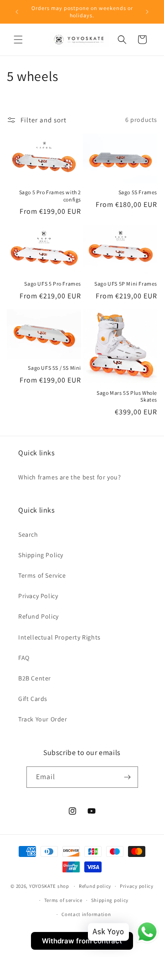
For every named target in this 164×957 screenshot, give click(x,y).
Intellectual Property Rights (59, 637)
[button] (18, 40)
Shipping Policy (40, 555)
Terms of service (63, 900)
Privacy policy (137, 886)
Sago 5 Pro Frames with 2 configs (50, 196)
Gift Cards (32, 699)
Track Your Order (42, 719)
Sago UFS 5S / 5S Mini (54, 367)
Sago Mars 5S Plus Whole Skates (127, 396)
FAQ (24, 658)
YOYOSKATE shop (49, 886)
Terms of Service (42, 575)
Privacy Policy (38, 596)
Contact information (86, 914)
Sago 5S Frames (137, 192)
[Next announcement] (147, 12)
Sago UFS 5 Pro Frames (52, 283)
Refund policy (95, 886)
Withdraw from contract (82, 941)
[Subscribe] (128, 777)
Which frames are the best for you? (69, 477)
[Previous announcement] (17, 12)
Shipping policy (110, 900)
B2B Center (34, 678)
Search (28, 534)
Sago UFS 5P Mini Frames (125, 283)
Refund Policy (38, 616)
